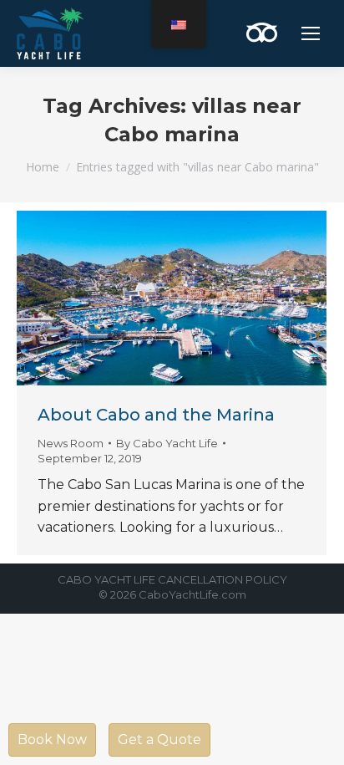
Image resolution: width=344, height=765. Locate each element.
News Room (71, 443)
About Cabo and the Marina (156, 415)
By (167, 443)
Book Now (52, 739)
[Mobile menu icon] (310, 33)
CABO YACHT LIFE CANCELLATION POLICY (172, 579)
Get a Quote (159, 739)
